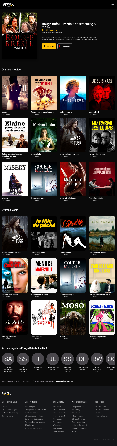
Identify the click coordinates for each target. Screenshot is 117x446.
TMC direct (57, 428)
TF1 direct (57, 407)
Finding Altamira (9, 337)
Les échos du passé (97, 253)
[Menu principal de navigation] (113, 4)
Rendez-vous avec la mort (42, 112)
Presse (4, 407)
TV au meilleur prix (102, 416)
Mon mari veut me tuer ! (70, 154)
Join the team (7, 416)
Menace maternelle (39, 295)
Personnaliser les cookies (35, 422)
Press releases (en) (9, 410)
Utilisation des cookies (34, 416)
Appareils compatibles (34, 428)
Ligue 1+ (98, 413)
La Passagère (66, 112)
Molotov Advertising (10, 413)
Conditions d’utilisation (34, 419)
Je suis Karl (94, 112)
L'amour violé (65, 253)
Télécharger (29, 425)
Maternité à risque (68, 198)
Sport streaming (78, 422)
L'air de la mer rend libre (99, 295)
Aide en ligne (30, 407)
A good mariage (38, 198)
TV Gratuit (76, 413)
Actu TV (75, 431)
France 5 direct (59, 416)
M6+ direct (57, 419)
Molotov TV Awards (80, 425)
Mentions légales (31, 413)
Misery (5, 198)
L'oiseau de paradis (97, 337)
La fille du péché (38, 253)
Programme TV (78, 407)
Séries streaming (78, 419)
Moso (62, 337)
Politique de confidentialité (35, 410)
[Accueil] (8, 4)
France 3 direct (59, 413)
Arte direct (57, 422)
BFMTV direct (58, 431)
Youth (4, 112)
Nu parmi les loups (97, 154)
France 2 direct (59, 410)
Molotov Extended (102, 410)
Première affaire (96, 198)
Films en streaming (49, 32)
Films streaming (78, 416)
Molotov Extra (100, 407)
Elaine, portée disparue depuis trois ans (12, 155)
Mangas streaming (79, 428)
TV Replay (76, 410)
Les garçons (36, 337)
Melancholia (36, 154)
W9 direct (57, 425)
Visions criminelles (10, 295)
